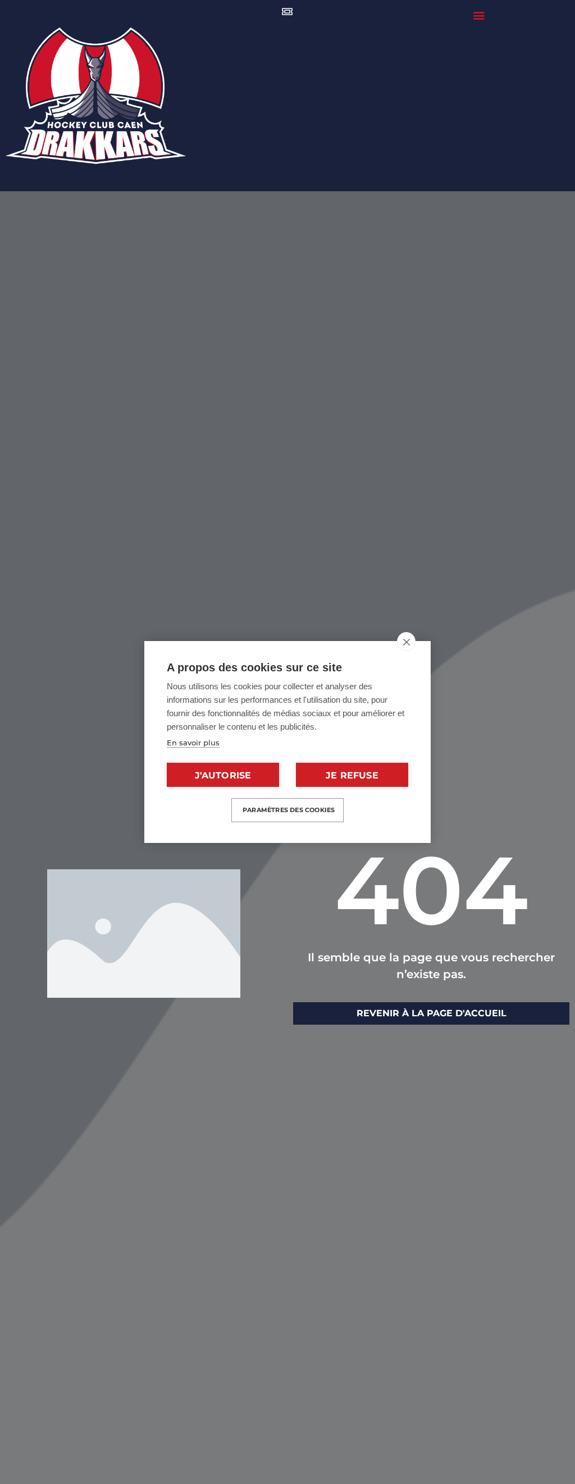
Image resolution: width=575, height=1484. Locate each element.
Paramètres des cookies (289, 810)
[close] (406, 641)
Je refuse (352, 775)
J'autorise (223, 775)
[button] (479, 15)
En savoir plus (193, 742)
